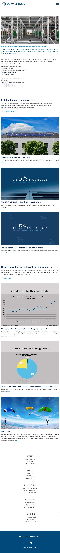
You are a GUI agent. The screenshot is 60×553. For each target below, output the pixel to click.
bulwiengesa (18, 4)
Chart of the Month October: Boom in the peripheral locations (25, 329)
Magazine (7, 278)
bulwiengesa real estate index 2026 (15, 157)
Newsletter (36, 537)
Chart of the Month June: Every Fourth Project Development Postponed (29, 386)
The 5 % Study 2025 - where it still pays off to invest (22, 202)
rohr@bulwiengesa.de (8, 84)
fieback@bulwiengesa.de (8, 72)
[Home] (4, 4)
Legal (25, 547)
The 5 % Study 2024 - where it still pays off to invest (22, 248)
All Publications (9, 111)
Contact (25, 537)
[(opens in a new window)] (25, 542)
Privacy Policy (32, 547)
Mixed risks (5, 431)
